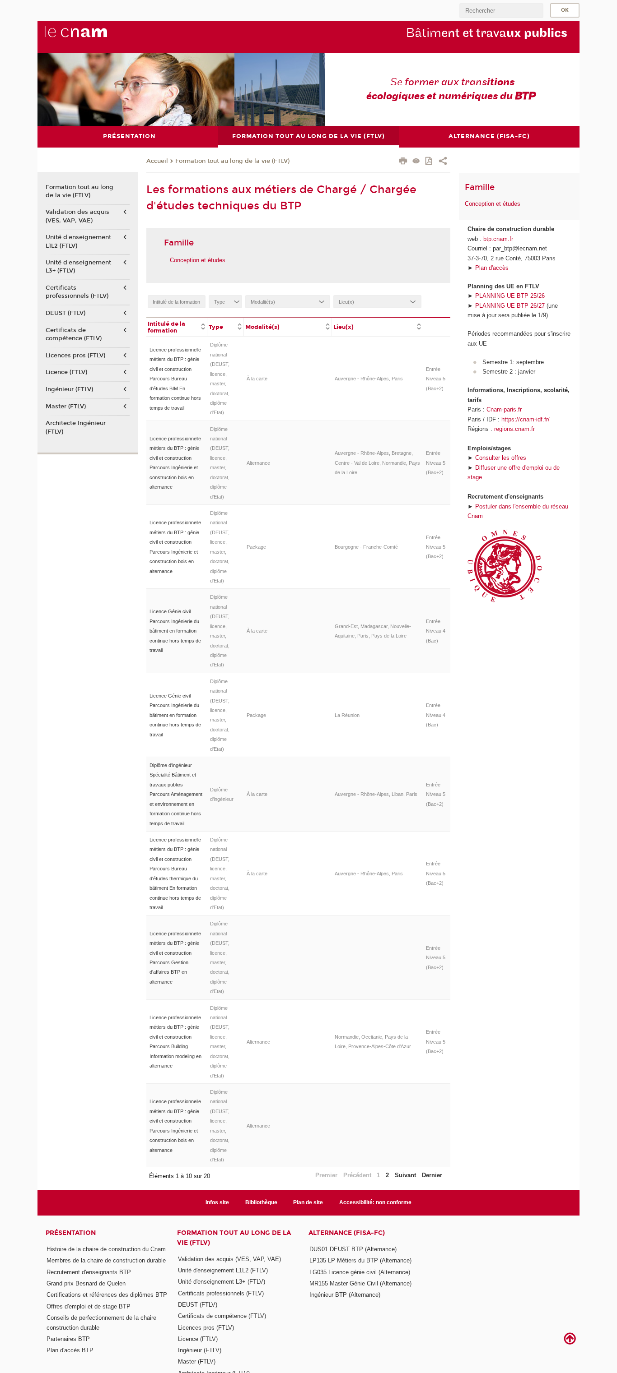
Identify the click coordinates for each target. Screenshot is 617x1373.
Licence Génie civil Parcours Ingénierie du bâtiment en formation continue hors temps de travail (175, 631)
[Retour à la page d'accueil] (91, 36)
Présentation (71, 1233)
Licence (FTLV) (66, 372)
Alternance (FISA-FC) (346, 1233)
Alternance (258, 463)
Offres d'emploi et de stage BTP (89, 1306)
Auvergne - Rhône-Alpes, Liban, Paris (376, 794)
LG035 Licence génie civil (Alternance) (359, 1272)
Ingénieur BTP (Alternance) (344, 1294)
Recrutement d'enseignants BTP (89, 1272)
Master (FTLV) (66, 406)
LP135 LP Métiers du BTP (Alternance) (360, 1260)
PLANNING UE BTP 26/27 (510, 305)
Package (256, 547)
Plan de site (308, 1202)
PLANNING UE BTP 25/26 (510, 295)
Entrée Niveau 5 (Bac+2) (435, 378)
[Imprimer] (403, 161)
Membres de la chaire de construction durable (106, 1260)
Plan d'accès (492, 267)
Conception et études (197, 260)
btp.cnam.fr (498, 239)
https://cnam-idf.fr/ (525, 419)
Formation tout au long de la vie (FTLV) (232, 161)
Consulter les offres (500, 457)
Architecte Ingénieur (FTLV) (76, 427)
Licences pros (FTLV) (75, 355)
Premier (326, 1175)
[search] (501, 10)
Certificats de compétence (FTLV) (74, 334)
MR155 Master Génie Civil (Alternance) (360, 1283)
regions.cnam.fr (514, 428)
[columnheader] (176, 327)
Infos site (217, 1202)
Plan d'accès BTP (70, 1350)
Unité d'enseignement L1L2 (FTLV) (78, 241)
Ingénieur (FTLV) (69, 389)
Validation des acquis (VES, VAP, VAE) (77, 216)
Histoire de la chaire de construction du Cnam (106, 1249)
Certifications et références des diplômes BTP (107, 1294)
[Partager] (443, 161)
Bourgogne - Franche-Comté (366, 547)
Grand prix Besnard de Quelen (86, 1283)
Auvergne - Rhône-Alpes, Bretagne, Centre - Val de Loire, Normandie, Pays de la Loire (377, 462)
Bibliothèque (261, 1202)
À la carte (257, 378)
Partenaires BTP (68, 1339)
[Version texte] (416, 161)
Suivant (405, 1175)
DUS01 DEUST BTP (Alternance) (353, 1249)
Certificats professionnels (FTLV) (77, 292)
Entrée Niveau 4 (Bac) (435, 631)
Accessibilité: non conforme (375, 1202)
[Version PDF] (429, 161)
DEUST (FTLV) (65, 313)
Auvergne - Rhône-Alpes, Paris (369, 378)
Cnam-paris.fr (504, 409)
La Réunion (347, 715)
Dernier (432, 1175)
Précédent (357, 1175)
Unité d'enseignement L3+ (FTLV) (78, 266)
